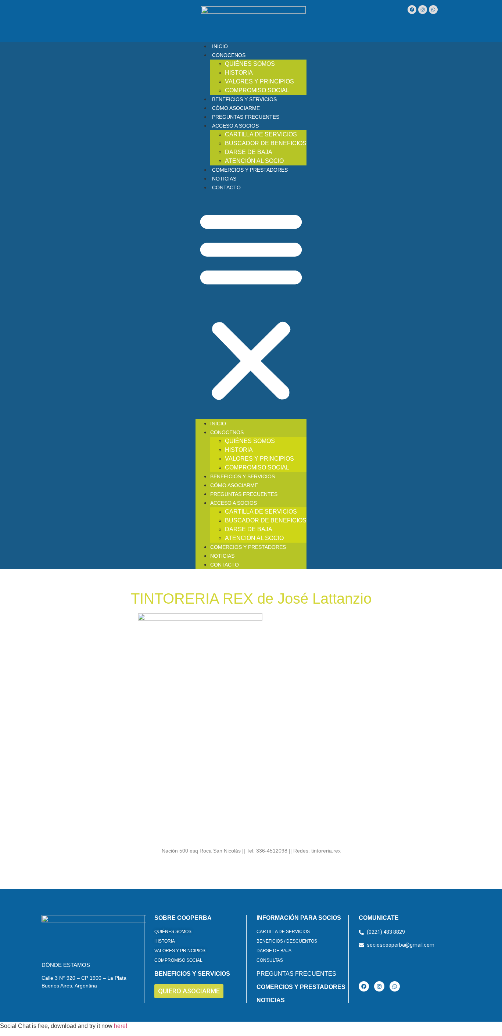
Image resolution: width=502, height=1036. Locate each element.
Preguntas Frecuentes (245, 117)
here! (120, 1026)
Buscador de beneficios (265, 143)
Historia (239, 72)
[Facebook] (412, 9)
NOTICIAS (271, 1000)
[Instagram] (422, 9)
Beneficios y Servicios (244, 99)
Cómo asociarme (236, 108)
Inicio (220, 46)
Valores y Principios (259, 81)
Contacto (226, 187)
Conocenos (228, 55)
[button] (251, 305)
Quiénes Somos (250, 64)
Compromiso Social (257, 90)
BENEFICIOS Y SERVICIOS (192, 974)
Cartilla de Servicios (261, 134)
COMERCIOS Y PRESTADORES (301, 987)
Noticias (224, 179)
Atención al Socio (254, 161)
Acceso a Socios (235, 126)
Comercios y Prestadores (250, 170)
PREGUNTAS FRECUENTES (296, 974)
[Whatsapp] (433, 9)
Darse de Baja (248, 152)
